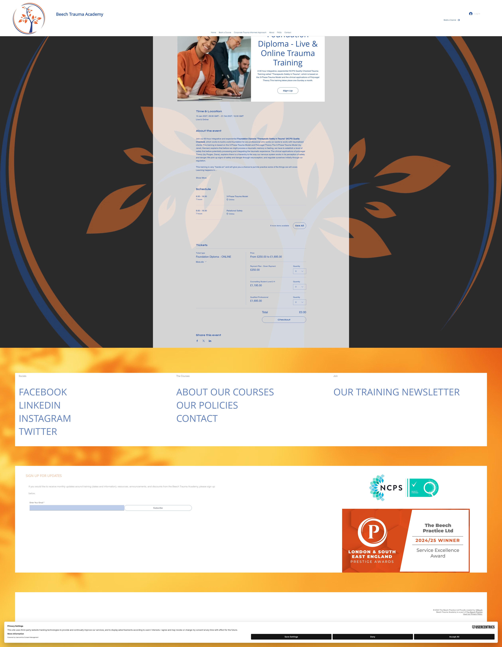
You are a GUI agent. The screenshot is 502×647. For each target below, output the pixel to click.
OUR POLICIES (205, 405)
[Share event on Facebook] (197, 341)
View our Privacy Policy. (475, 614)
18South (481, 610)
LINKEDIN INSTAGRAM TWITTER (43, 418)
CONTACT (195, 418)
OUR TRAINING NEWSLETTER (394, 391)
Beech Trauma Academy (79, 14)
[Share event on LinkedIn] (210, 341)
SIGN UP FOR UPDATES (39, 475)
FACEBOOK (41, 391)
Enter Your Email (34, 503)
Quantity (296, 266)
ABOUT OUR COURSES (223, 391)
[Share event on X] (203, 341)
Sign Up (288, 90)
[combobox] (299, 271)
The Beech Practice (476, 612)
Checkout (284, 319)
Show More (201, 178)
